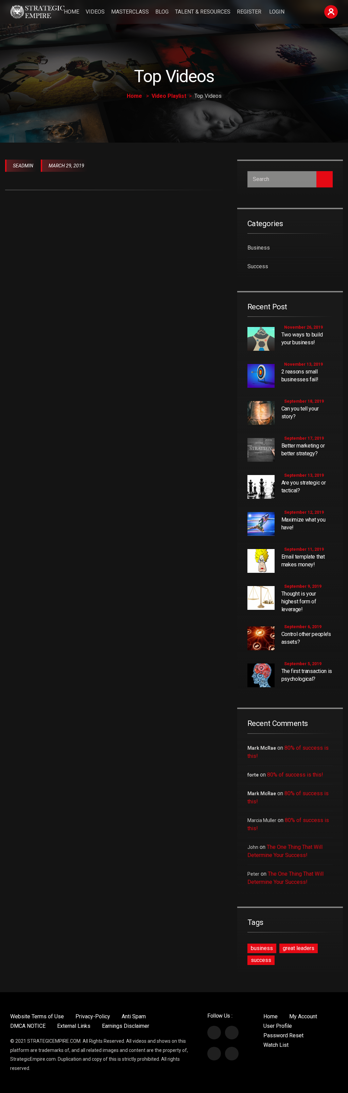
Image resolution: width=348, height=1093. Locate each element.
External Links (73, 1026)
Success (257, 266)
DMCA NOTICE (28, 1026)
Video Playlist (169, 96)
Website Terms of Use (37, 1016)
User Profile (277, 1026)
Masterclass (130, 11)
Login (276, 11)
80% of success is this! (295, 774)
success (261, 960)
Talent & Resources (202, 11)
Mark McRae (261, 748)
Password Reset (283, 1035)
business (262, 948)
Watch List (276, 1045)
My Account (303, 1016)
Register (249, 11)
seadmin (23, 165)
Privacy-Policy (92, 1016)
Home (71, 11)
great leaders (298, 948)
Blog (162, 11)
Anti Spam (134, 1016)
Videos (95, 11)
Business (258, 247)
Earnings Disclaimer (125, 1026)
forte (253, 775)
